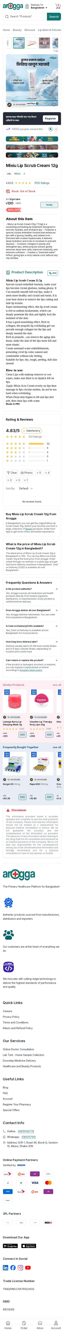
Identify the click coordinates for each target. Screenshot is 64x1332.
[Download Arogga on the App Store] (28, 1246)
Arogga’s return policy (31, 670)
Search (54, 16)
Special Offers (11, 1110)
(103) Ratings (41, 182)
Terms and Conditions (15, 1022)
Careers (7, 1011)
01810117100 (29, 1136)
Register (50, 118)
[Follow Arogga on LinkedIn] (5, 1267)
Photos (28, 472)
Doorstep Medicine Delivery (19, 1060)
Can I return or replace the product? (25, 660)
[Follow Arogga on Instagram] (20, 1267)
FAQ (5, 1093)
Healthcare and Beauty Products (22, 1066)
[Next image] (53, 80)
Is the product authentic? (19, 589)
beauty (29, 529)
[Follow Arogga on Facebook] (13, 1267)
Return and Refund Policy (18, 1028)
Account (7, 1098)
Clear (14, 472)
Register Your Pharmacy (17, 1104)
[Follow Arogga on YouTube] (28, 1267)
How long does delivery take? (22, 641)
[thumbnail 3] (31, 43)
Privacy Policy (11, 1016)
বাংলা (54, 273)
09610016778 (26, 1131)
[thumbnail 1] (6, 43)
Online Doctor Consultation (18, 1049)
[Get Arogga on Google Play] (10, 1246)
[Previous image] (10, 80)
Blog (5, 1087)
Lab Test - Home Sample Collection (23, 1054)
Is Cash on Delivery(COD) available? (25, 626)
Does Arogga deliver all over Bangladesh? (28, 610)
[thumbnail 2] (19, 43)
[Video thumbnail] (58, 43)
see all (57, 684)
